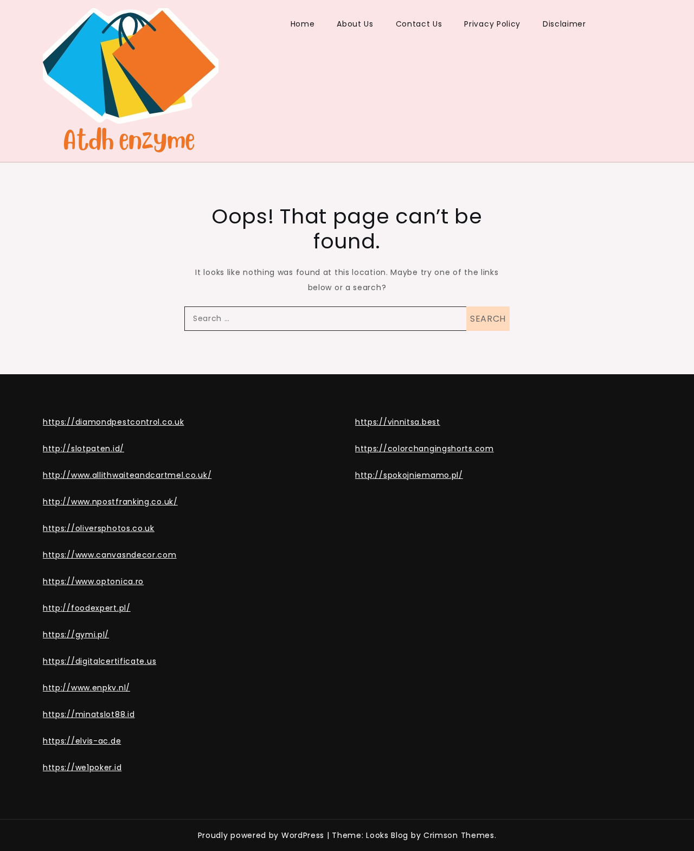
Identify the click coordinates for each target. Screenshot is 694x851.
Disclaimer (564, 23)
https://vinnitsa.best (397, 422)
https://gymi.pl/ (76, 634)
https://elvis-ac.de (82, 740)
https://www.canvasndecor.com (110, 554)
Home (303, 23)
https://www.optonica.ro (93, 581)
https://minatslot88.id (88, 714)
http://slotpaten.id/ (83, 448)
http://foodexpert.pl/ (87, 608)
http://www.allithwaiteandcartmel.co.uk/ (127, 475)
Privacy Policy (492, 23)
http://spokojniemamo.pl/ (409, 475)
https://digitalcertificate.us (99, 661)
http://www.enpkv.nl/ (86, 687)
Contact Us (419, 23)
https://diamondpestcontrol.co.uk (113, 422)
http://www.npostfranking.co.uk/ (110, 501)
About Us (355, 23)
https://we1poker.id (82, 767)
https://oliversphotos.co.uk (99, 528)
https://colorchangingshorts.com (424, 448)
